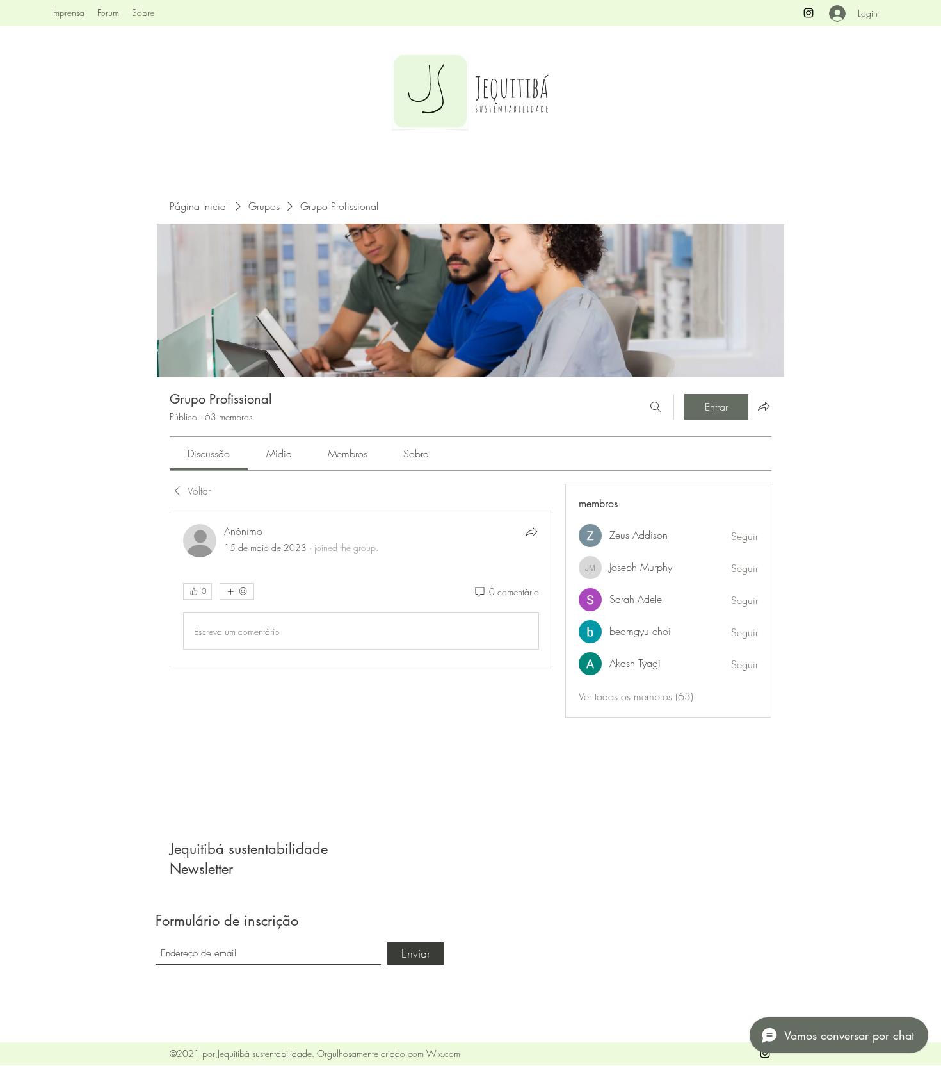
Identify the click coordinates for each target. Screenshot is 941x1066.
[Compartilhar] (531, 531)
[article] (361, 589)
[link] (209, 454)
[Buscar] (655, 407)
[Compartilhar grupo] (763, 406)
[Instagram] (808, 12)
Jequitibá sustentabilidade (249, 849)
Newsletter (201, 869)
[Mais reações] (237, 591)
